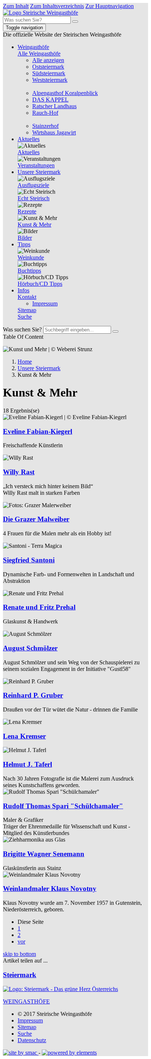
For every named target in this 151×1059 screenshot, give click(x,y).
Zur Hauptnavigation (109, 6)
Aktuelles (29, 139)
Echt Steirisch (33, 198)
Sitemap (27, 310)
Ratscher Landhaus (54, 106)
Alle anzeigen (48, 60)
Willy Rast (18, 472)
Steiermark (19, 975)
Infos (23, 290)
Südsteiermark (48, 73)
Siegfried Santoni (29, 560)
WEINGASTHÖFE (26, 1001)
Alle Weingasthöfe (39, 53)
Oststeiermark (48, 67)
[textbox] (37, 20)
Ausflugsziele (33, 185)
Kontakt (27, 297)
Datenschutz (32, 1040)
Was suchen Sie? (22, 329)
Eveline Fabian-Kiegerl (37, 431)
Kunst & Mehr (34, 224)
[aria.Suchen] (115, 331)
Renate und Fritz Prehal (39, 607)
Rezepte (27, 211)
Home (25, 361)
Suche (25, 317)
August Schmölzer (30, 648)
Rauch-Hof (45, 113)
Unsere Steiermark (39, 172)
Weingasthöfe (33, 47)
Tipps (24, 244)
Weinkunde (31, 257)
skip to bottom (19, 954)
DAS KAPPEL (50, 99)
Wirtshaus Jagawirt (54, 132)
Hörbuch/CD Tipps (40, 284)
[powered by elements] (69, 1052)
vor (21, 941)
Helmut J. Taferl (27, 764)
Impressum (45, 303)
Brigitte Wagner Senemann (43, 854)
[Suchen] (75, 21)
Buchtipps (29, 270)
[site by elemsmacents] (20, 1052)
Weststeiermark (49, 80)
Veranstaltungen (36, 165)
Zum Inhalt (16, 6)
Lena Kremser (24, 736)
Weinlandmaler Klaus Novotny (49, 888)
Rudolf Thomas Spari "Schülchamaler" (63, 806)
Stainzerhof (45, 126)
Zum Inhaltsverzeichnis (57, 6)
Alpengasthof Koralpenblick (65, 93)
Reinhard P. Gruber (33, 695)
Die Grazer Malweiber (36, 519)
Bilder (25, 238)
